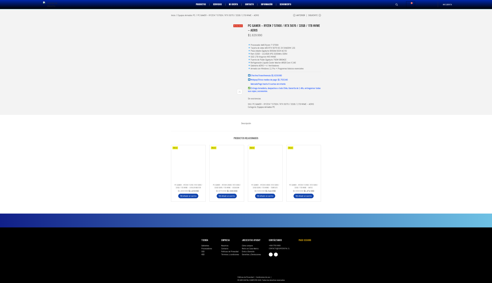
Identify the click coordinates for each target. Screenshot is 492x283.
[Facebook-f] (271, 254)
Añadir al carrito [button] (189, 195)
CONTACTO (249, 4)
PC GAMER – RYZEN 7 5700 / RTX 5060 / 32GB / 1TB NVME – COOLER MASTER (188, 186)
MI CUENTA (447, 5)
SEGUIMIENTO (285, 4)
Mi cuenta (233, 4)
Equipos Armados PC (186, 15)
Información (267, 4)
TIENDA (204, 240)
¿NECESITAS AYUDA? (251, 240)
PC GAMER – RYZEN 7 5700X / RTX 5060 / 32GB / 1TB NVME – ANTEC (303, 186)
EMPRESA (225, 240)
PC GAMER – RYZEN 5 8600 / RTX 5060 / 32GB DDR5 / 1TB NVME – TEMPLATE (265, 186)
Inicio (173, 15)
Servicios (217, 4)
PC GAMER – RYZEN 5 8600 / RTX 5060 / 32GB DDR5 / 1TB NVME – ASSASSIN (227, 186)
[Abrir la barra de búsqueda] (396, 4)
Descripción (246, 123)
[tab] (246, 123)
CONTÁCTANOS (275, 240)
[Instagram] (276, 254)
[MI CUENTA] (440, 4)
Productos (201, 4)
